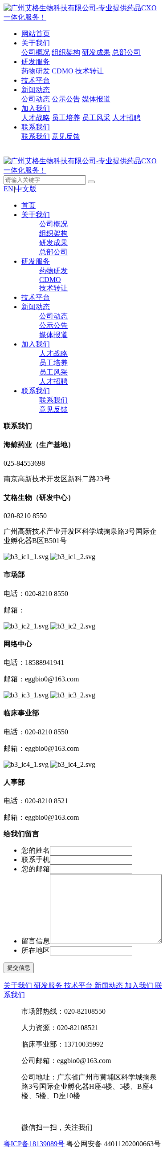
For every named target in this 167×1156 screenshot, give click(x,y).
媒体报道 (96, 99)
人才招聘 (126, 117)
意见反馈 (66, 136)
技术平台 (35, 80)
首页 (28, 205)
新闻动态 (35, 89)
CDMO (62, 71)
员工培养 (66, 117)
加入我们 (35, 108)
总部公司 (126, 52)
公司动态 (35, 99)
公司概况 (35, 52)
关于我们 (35, 43)
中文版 (26, 189)
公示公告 (66, 99)
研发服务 (35, 61)
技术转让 (89, 71)
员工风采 (96, 117)
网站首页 (35, 33)
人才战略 (35, 117)
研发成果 (96, 52)
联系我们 (35, 127)
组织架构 (66, 52)
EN (8, 189)
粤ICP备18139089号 (34, 1144)
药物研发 (35, 71)
